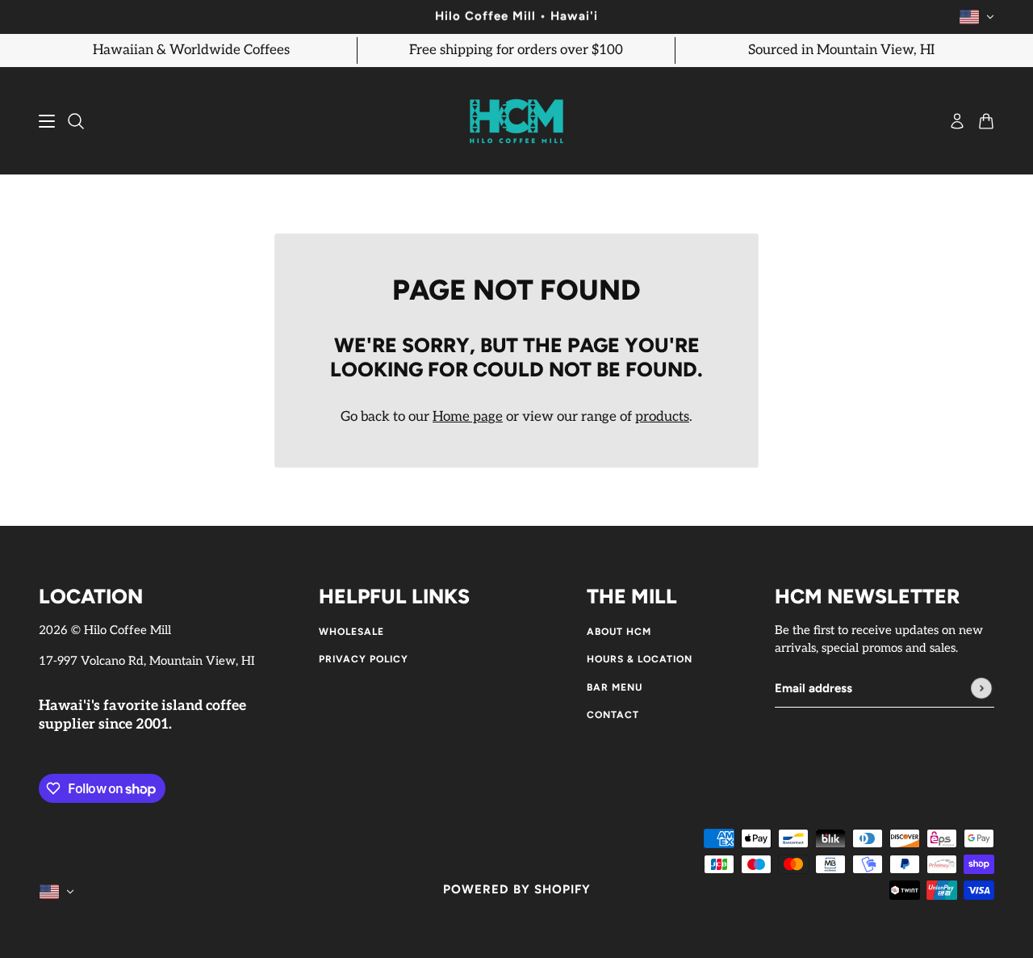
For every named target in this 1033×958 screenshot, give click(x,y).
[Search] (76, 121)
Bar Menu (614, 687)
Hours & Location (639, 659)
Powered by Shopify (517, 889)
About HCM (619, 631)
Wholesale (351, 631)
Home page (468, 417)
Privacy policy (363, 659)
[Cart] (986, 121)
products (662, 417)
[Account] (957, 121)
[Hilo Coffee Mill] (516, 121)
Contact (613, 715)
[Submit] (981, 689)
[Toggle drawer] (47, 121)
